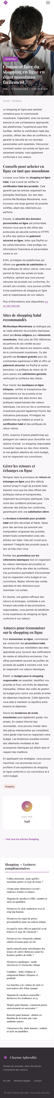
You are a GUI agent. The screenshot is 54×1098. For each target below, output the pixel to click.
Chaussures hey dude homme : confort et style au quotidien (27, 1030)
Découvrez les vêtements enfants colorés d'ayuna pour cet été (24, 940)
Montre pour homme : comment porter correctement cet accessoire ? (27, 1006)
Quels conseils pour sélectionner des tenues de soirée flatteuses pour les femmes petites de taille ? (26, 952)
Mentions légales (22, 1080)
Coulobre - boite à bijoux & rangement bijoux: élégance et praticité (22, 975)
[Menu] (48, 2)
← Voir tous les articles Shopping (21, 839)
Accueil (6, 101)
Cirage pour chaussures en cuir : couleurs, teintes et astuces (24, 890)
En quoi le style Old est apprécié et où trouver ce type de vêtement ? (26, 930)
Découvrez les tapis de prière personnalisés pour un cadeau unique (26, 920)
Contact (38, 1080)
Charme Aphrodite (23, 1057)
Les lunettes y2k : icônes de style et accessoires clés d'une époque (25, 986)
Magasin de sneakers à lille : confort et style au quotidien (27, 900)
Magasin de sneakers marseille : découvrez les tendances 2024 (24, 996)
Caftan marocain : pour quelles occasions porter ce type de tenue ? (25, 880)
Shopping (10, 59)
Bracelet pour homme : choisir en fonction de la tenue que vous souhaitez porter (24, 1018)
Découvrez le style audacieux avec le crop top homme (26, 910)
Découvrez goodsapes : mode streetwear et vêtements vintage (23, 963)
